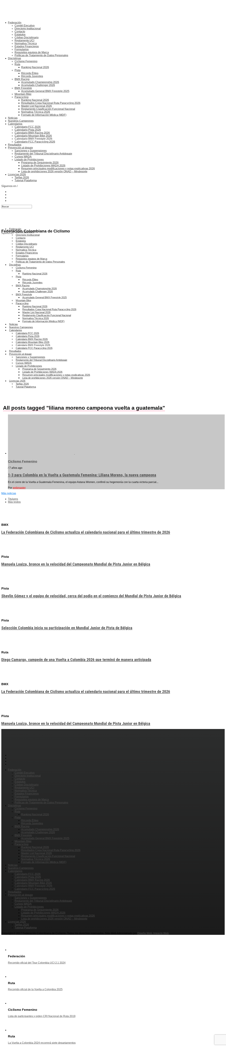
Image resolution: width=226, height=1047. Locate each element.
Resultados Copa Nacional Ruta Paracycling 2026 (50, 103)
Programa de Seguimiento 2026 (40, 162)
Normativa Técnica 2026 (35, 112)
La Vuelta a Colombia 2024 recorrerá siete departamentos (42, 1042)
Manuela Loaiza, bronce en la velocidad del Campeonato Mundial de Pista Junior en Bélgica (75, 564)
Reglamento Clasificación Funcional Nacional (48, 109)
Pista (18, 70)
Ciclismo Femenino (26, 61)
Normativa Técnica (26, 43)
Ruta (17, 64)
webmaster (19, 487)
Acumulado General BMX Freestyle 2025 (45, 91)
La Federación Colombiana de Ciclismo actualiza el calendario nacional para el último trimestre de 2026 (85, 532)
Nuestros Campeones (21, 120)
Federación (14, 22)
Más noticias (8, 493)
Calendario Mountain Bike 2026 (33, 135)
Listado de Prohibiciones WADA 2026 (43, 165)
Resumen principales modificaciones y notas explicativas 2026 (58, 168)
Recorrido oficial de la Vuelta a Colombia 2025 (35, 989)
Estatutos (20, 34)
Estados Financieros (27, 46)
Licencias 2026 (17, 174)
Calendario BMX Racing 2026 (32, 132)
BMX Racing (22, 79)
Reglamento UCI (24, 40)
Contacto (20, 31)
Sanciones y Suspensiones (31, 150)
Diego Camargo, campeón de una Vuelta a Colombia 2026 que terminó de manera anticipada (76, 659)
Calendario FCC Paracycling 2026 (35, 141)
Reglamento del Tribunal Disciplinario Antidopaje (43, 153)
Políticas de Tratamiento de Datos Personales (41, 55)
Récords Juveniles (32, 76)
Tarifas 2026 (22, 177)
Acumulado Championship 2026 (40, 82)
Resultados (14, 144)
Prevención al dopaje (20, 147)
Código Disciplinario (27, 37)
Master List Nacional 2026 (36, 106)
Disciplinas (14, 58)
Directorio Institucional (28, 28)
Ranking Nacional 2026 (35, 67)
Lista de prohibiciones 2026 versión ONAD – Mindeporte (54, 171)
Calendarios (15, 123)
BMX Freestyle (23, 88)
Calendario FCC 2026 (28, 126)
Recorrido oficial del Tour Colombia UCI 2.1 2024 (37, 962)
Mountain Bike (23, 94)
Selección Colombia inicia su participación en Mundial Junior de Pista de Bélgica (66, 628)
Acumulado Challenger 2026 (38, 85)
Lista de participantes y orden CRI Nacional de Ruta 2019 (41, 1016)
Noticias (13, 117)
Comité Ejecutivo (25, 25)
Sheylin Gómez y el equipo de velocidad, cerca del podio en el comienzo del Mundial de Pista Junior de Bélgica (91, 596)
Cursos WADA (23, 156)
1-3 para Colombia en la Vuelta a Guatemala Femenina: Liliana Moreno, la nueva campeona (82, 475)
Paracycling (21, 97)
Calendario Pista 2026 (28, 129)
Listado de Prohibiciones (29, 159)
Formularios (22, 49)
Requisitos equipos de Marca (32, 52)
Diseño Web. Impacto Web (153, 933)
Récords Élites (29, 73)
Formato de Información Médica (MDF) (43, 115)
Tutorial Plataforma (26, 180)
